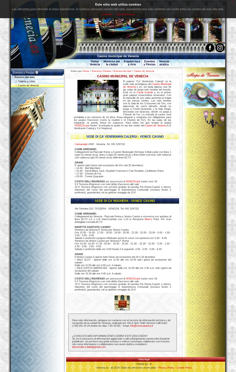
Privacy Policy (166, 367)
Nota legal (144, 359)
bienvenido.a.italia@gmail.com (89, 347)
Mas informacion (126, 14)
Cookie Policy (184, 367)
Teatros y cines (26, 81)
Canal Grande (145, 92)
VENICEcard (82, 125)
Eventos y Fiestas (101, 71)
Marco (148, 219)
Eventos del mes (122, 71)
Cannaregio (81, 144)
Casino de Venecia (144, 71)
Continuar (106, 14)
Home (86, 71)
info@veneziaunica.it (141, 325)
